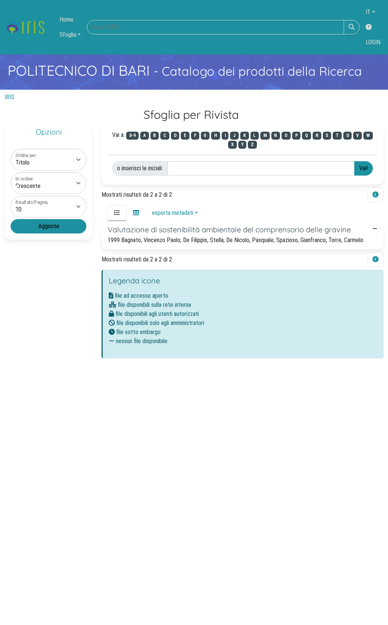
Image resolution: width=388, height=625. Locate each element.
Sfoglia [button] (67, 34)
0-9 (132, 135)
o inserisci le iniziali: (140, 168)
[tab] (117, 213)
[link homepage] (27, 27)
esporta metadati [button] (172, 212)
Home (66, 19)
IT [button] (368, 12)
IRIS (9, 97)
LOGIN (373, 42)
